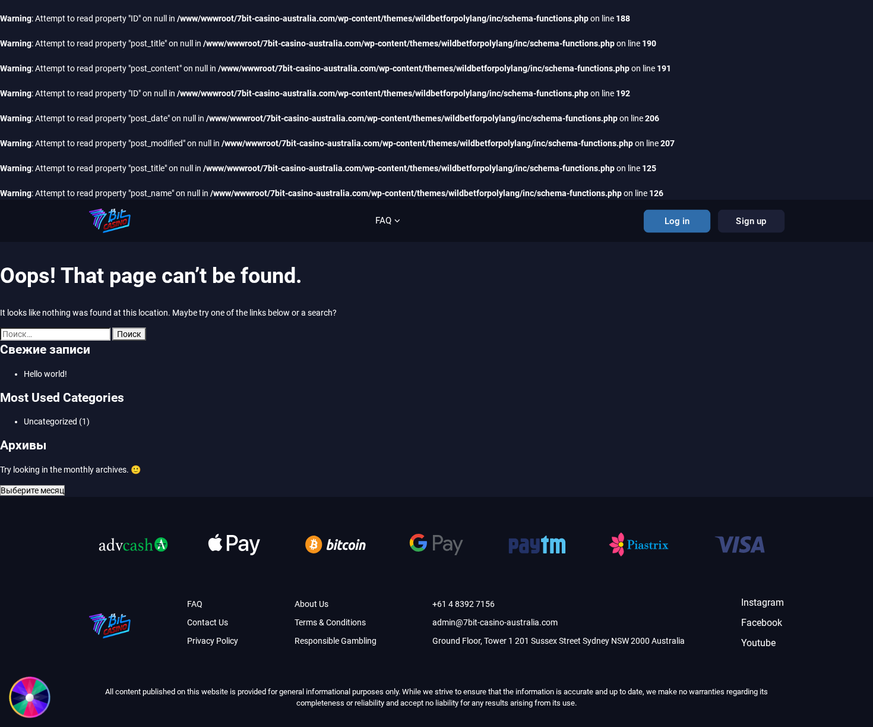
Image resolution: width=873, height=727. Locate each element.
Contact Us (207, 622)
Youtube (758, 643)
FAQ (383, 220)
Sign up (751, 221)
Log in (677, 221)
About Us (311, 604)
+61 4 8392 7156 (463, 604)
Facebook (761, 622)
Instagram (762, 602)
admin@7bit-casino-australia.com (495, 622)
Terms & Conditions (330, 622)
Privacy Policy (212, 641)
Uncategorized (50, 421)
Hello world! (45, 374)
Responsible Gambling (336, 641)
